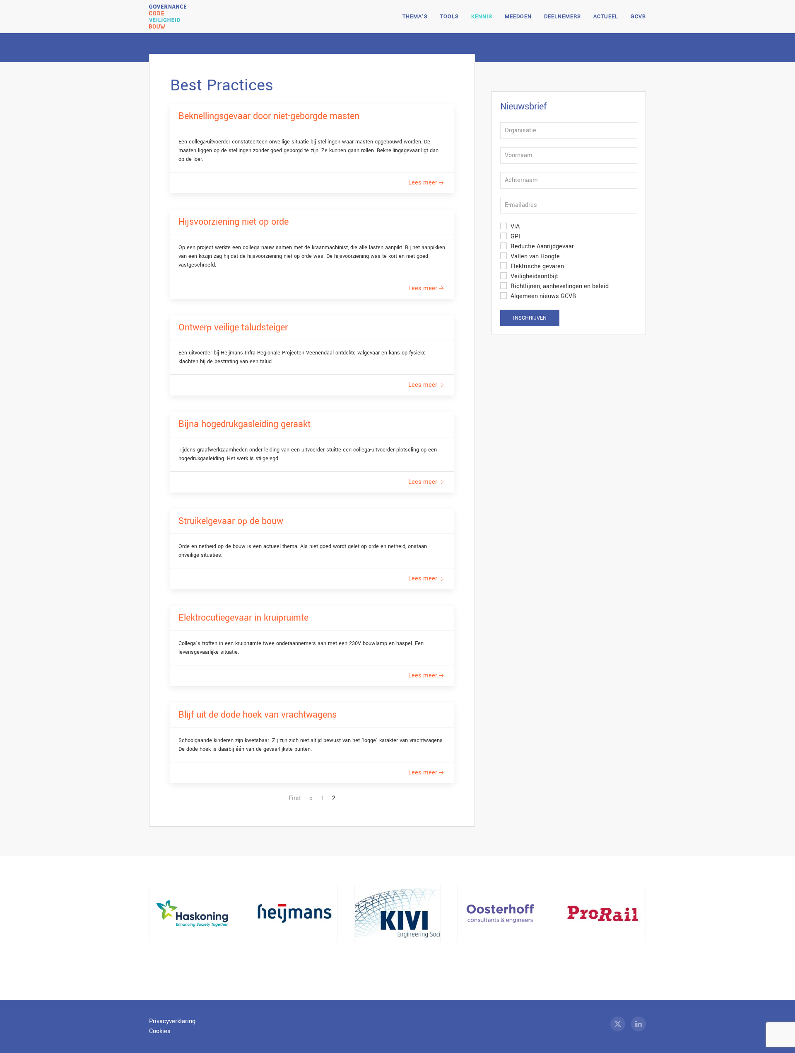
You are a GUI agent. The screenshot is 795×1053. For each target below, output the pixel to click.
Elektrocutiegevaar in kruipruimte (243, 617)
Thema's (415, 16)
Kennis (481, 16)
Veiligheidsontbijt (533, 276)
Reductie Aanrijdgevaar (541, 246)
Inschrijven (530, 318)
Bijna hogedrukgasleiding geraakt (244, 424)
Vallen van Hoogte (534, 256)
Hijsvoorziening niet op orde (233, 221)
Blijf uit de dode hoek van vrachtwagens (257, 714)
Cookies (160, 1031)
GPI (514, 236)
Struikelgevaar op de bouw (230, 521)
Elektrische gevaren (536, 266)
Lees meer (422, 182)
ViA (514, 226)
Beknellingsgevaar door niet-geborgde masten (268, 116)
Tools (449, 16)
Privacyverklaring (172, 1021)
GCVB (638, 16)
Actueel (605, 16)
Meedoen (518, 16)
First (295, 798)
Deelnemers (562, 16)
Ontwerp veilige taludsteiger (233, 327)
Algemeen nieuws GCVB (542, 296)
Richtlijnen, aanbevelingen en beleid (559, 286)
